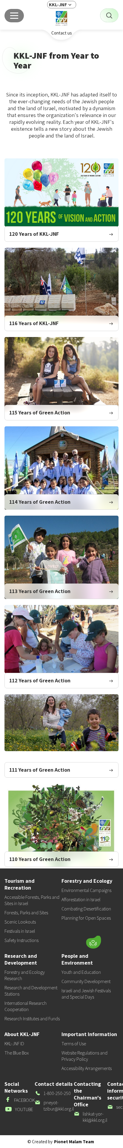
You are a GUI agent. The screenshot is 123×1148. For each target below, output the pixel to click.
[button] (56, 941)
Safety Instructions (21, 940)
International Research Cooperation (25, 1006)
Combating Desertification (86, 909)
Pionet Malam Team (74, 1141)
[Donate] (93, 942)
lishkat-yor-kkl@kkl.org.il (90, 1117)
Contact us (61, 33)
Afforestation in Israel (80, 899)
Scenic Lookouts (20, 922)
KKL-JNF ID (14, 1044)
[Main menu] (14, 15)
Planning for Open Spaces (86, 918)
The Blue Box (16, 1053)
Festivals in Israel (19, 931)
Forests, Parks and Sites (26, 913)
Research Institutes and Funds (32, 1019)
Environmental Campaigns (86, 890)
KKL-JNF (58, 4)
